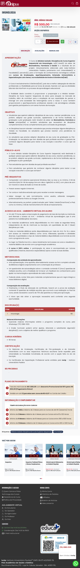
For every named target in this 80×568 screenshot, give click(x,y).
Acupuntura (8, 462)
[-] (43, 43)
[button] (12, 25)
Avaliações (39, 51)
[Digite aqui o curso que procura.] (72, 3)
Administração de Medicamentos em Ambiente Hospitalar (54, 463)
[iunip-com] (2, 3)
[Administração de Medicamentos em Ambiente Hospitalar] (54, 449)
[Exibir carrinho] (77, 3)
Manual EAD (54, 51)
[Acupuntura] (13, 449)
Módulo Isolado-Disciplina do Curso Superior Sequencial (31, 432)
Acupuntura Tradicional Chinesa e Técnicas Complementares (34, 463)
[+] (43, 40)
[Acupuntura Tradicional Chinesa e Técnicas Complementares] (34, 449)
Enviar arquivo (51, 35)
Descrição (25, 51)
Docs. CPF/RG (37, 35)
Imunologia (58, 432)
